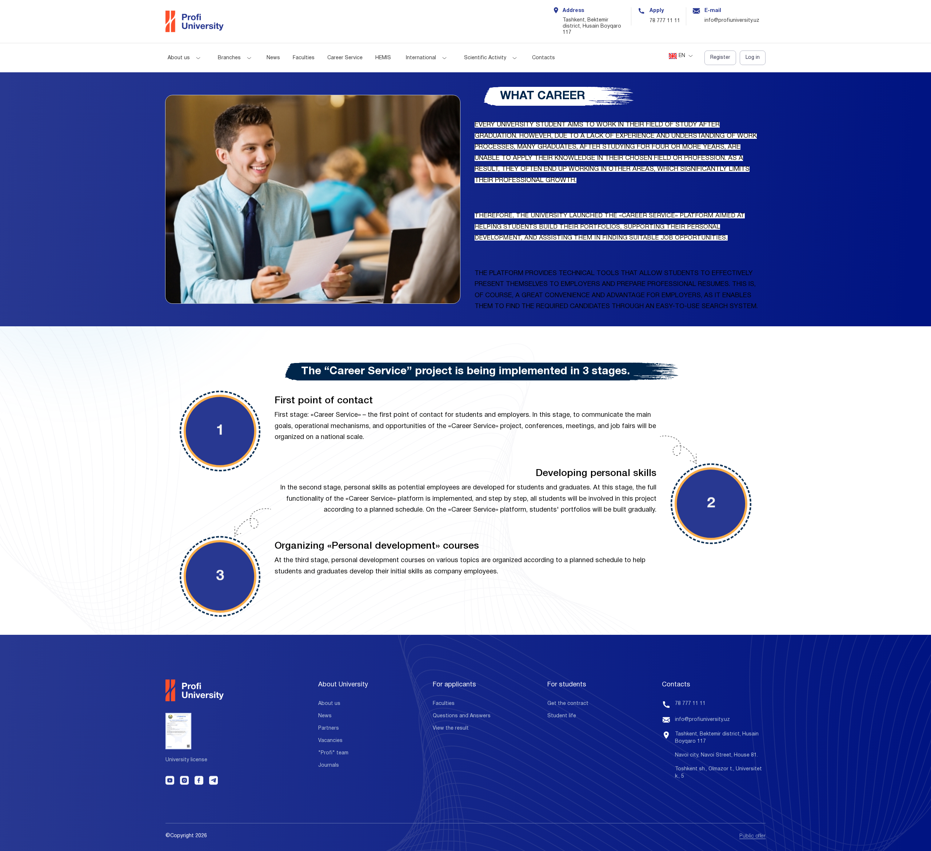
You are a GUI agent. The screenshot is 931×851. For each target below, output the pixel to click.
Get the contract (567, 703)
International (421, 58)
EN (682, 55)
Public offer (752, 836)
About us (179, 58)
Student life (561, 716)
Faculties (304, 58)
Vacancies (330, 740)
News (273, 58)
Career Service (345, 58)
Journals (328, 765)
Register (720, 57)
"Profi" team (333, 753)
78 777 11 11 (665, 21)
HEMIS (383, 58)
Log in (753, 57)
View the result (451, 728)
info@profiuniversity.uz (702, 719)
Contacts (543, 58)
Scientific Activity (485, 58)
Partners (328, 728)
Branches (229, 58)
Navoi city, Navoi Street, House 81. (716, 755)
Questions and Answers (462, 716)
